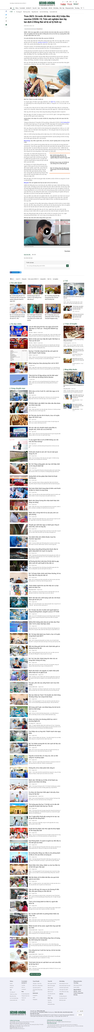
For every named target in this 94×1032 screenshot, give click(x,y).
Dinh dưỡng (55, 8)
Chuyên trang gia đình (78, 993)
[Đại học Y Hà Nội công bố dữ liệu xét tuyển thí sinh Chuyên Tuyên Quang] (19, 355)
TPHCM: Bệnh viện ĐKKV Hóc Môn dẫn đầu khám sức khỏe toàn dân (44, 404)
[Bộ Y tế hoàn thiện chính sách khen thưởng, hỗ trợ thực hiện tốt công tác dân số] (19, 578)
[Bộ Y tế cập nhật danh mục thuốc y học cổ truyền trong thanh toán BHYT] (19, 638)
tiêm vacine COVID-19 (33, 279)
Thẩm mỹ (49, 1002)
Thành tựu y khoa (26, 11)
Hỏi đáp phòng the (63, 996)
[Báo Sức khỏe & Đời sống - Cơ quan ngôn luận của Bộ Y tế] (47, 3)
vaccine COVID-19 (42, 42)
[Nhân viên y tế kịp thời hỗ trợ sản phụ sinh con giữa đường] (19, 517)
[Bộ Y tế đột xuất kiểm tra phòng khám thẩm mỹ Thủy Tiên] (19, 918)
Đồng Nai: (26, 182)
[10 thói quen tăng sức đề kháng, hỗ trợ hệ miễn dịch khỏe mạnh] (68, 351)
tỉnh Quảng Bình (65, 122)
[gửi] (67, 265)
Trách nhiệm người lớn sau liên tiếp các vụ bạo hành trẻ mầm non (44, 586)
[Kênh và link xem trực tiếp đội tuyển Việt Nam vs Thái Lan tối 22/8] (19, 343)
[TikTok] (62, 1)
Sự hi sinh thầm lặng (44, 11)
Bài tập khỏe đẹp (51, 1004)
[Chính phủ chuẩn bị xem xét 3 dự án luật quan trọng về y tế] (19, 456)
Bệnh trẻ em (50, 991)
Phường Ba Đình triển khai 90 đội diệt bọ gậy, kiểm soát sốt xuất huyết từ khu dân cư (44, 562)
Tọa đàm (23, 985)
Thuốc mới (24, 997)
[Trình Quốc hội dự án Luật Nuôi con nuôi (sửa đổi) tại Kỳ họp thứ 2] (19, 966)
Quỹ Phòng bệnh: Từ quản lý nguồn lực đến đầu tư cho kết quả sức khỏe (45, 841)
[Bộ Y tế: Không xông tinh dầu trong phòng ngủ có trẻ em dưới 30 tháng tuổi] (53, 289)
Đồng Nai (24, 279)
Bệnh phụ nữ (50, 987)
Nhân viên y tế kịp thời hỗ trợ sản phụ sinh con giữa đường (43, 513)
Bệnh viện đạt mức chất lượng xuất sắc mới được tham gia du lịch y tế (44, 598)
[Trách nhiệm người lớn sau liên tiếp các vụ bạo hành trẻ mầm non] (19, 590)
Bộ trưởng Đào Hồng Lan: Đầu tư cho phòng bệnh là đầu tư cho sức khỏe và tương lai (44, 854)
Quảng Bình (43, 279)
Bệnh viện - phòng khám (38, 985)
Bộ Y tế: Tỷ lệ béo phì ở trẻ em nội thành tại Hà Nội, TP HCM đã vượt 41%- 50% (17, 316)
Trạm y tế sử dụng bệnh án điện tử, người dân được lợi (43, 902)
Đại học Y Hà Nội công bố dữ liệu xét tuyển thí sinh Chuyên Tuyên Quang (43, 352)
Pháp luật (12, 985)
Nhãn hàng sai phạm (78, 985)
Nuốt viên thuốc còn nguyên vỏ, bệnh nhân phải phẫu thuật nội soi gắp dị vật (44, 671)
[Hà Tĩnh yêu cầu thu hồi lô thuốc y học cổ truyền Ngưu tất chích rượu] (19, 420)
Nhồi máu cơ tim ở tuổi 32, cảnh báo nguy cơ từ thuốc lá (44, 392)
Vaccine (23, 999)
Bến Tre (53, 101)
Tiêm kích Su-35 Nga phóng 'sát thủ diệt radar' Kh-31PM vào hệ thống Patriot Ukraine (43, 376)
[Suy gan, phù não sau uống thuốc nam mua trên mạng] (19, 687)
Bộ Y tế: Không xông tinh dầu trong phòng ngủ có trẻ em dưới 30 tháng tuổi (59, 169)
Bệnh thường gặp (51, 985)
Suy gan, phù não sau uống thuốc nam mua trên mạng (44, 683)
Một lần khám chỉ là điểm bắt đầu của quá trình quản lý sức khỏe (44, 878)
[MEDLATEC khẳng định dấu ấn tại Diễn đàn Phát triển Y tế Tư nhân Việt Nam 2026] (19, 626)
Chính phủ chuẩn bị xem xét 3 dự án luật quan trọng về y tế (43, 453)
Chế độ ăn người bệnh (63, 987)
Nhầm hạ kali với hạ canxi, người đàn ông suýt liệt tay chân (45, 926)
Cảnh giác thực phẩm (63, 989)
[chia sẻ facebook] (6, 11)
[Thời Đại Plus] (76, 4)
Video (34, 997)
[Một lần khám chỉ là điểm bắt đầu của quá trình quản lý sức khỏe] (19, 881)
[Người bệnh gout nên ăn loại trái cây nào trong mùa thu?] (68, 360)
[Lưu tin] (6, 21)
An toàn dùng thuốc (25, 993)
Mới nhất (34, 254)
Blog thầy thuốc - (33, 589)
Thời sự (16, 8)
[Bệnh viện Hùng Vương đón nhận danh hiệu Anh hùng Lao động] (19, 505)
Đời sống (75, 994)
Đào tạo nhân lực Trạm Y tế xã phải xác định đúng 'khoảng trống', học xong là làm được (45, 696)
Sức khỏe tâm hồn (51, 993)
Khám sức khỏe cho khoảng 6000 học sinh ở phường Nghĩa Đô (43, 720)
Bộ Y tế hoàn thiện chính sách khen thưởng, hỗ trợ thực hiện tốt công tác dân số (45, 574)
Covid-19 (18, 279)
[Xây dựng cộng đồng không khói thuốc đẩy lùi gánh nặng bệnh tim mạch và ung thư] (19, 553)
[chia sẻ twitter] (6, 14)
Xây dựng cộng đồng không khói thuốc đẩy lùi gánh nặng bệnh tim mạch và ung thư (43, 550)
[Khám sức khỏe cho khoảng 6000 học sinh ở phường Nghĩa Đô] (19, 723)
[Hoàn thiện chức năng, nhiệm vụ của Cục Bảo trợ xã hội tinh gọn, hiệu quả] (19, 869)
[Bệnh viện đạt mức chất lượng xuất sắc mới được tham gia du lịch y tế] (19, 602)
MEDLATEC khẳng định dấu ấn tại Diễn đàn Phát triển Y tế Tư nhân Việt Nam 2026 (44, 623)
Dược (39, 8)
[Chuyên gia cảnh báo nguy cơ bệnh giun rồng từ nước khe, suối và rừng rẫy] (19, 529)
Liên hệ (80, 1014)
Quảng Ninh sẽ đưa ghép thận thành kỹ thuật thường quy (43, 477)
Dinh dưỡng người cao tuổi (64, 985)
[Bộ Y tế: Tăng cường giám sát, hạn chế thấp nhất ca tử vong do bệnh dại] (19, 468)
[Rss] (82, 1011)
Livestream (24, 989)
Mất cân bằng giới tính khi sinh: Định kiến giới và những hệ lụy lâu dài (44, 647)
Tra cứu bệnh (22, 8)
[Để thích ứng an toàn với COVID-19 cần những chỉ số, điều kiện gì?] (35, 289)
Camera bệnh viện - (33, 674)
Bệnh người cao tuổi (52, 983)
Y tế (13, 8)
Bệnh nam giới (51, 989)
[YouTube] (67, 1)
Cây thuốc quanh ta (37, 987)
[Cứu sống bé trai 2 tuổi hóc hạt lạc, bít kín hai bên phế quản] (19, 954)
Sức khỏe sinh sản (63, 998)
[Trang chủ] (11, 8)
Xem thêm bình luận (28, 258)
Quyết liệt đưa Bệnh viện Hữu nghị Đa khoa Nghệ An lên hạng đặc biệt (44, 829)
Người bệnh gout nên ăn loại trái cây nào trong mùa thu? (78, 360)
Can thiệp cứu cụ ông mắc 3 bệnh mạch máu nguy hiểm (45, 732)
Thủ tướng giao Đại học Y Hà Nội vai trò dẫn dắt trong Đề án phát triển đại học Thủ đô (44, 805)
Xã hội (11, 983)
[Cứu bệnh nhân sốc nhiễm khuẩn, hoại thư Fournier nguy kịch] (19, 541)
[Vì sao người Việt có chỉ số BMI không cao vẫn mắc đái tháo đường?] (19, 444)
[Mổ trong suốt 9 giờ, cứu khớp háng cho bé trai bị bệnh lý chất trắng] (19, 711)
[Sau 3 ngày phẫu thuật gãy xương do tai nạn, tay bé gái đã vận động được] (19, 821)
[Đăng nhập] (76, 1)
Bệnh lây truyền (62, 1000)
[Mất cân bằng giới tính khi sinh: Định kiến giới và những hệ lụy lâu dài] (19, 650)
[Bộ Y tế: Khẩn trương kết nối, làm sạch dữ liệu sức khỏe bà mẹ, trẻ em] (19, 748)
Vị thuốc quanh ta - (68, 342)
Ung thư (49, 995)
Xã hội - (30, 355)
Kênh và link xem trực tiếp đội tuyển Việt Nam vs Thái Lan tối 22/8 (44, 340)
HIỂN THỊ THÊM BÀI (35, 974)
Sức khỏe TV (28, 8)
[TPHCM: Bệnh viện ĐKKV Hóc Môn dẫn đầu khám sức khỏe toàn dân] (19, 407)
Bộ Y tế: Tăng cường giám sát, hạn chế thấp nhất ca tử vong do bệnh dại (44, 465)
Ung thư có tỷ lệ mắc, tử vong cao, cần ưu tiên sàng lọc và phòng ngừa (43, 756)
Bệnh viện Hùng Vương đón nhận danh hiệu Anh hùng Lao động (44, 501)
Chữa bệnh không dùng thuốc (37, 990)
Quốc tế (11, 987)
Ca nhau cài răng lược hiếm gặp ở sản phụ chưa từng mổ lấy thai (44, 793)
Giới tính (50, 8)
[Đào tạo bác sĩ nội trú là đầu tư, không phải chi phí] (74, 378)
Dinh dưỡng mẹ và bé (63, 983)
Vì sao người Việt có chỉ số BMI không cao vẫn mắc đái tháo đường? (43, 440)
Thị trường (77, 8)
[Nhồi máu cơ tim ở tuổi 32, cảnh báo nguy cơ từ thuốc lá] (19, 395)
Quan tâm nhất (27, 254)
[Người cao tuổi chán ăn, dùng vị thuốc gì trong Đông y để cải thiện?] (74, 332)
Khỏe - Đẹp (62, 8)
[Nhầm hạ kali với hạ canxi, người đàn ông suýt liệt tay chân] (19, 930)
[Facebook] (79, 1011)
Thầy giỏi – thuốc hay (37, 983)
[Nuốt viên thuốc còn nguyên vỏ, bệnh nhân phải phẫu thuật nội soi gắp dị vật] (19, 675)
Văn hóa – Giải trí (77, 991)
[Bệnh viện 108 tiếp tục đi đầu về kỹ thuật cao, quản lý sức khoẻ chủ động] (19, 784)
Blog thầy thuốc (35, 11)
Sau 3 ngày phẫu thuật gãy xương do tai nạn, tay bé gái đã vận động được (44, 817)
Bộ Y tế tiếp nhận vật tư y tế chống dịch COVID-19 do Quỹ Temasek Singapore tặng (52, 316)
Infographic (35, 999)
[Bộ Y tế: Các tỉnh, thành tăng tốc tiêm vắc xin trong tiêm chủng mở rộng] (19, 663)
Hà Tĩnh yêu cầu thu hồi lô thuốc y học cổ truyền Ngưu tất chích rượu (44, 416)
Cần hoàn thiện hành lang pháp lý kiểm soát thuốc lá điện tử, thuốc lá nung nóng (45, 489)
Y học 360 (34, 8)
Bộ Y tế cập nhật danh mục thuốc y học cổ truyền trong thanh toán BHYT (44, 635)
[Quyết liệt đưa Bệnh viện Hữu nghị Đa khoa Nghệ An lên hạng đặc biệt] (19, 833)
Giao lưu (23, 987)
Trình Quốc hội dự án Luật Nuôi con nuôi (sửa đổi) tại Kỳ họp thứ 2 (45, 963)
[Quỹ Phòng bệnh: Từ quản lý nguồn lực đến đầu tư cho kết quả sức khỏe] (19, 845)
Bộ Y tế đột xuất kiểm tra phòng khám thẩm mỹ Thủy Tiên (44, 914)
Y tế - (30, 395)
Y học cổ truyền (44, 8)
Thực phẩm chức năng (63, 991)
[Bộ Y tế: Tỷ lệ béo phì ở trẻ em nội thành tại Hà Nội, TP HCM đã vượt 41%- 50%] (18, 308)
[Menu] (81, 8)
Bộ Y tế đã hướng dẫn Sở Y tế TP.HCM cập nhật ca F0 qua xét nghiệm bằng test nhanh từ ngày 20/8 (60, 156)
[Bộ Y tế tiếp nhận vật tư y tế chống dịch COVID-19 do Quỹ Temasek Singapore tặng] (53, 308)
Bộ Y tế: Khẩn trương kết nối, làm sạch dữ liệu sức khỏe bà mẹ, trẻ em (45, 744)
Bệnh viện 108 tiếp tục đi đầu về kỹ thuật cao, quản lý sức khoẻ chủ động (43, 781)
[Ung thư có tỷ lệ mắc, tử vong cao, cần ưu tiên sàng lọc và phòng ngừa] (19, 760)
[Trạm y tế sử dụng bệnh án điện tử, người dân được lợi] (19, 906)
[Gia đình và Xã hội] (63, 5)
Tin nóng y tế (19, 11)
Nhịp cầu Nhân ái (77, 989)
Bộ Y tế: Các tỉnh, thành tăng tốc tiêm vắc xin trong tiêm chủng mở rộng (43, 659)
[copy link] (6, 17)
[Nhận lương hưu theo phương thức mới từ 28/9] (19, 367)
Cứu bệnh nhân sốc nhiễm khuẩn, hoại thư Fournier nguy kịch (42, 538)
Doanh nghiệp (76, 987)
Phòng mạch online (69, 8)
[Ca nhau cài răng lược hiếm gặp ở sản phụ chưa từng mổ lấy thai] (19, 796)
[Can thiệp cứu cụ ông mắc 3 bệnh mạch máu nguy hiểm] (19, 736)
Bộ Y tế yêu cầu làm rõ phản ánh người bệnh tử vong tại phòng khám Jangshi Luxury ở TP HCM (44, 611)
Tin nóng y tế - (32, 723)
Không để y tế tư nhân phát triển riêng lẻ (42, 768)
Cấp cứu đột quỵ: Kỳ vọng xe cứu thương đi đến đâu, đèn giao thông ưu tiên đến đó (44, 890)
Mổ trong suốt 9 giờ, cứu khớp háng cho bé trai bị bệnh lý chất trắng (44, 708)
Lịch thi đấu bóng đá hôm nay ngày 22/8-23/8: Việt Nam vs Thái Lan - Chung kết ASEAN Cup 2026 (43, 328)
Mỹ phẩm (49, 1000)
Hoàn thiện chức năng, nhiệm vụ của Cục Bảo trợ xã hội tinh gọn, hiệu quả (44, 866)
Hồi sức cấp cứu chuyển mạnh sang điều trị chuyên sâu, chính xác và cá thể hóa (42, 428)
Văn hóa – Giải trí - (33, 332)
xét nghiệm (55, 279)
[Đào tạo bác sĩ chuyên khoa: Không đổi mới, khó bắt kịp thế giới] (68, 406)
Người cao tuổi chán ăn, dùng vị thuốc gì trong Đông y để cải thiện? (73, 340)
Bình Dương (27, 140)
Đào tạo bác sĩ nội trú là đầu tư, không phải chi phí (74, 386)
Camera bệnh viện (53, 11)
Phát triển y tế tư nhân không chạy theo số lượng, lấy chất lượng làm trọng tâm (44, 939)
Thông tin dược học (25, 995)
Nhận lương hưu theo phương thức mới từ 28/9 (44, 363)
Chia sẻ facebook (15, 272)
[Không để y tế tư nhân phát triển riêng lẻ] (19, 772)
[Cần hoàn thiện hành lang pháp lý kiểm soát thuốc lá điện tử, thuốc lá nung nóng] (19, 492)
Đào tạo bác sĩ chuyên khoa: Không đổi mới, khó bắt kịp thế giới (77, 406)
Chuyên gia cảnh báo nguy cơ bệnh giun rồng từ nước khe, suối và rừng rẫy (44, 525)
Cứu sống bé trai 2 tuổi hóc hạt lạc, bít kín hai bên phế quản (44, 951)
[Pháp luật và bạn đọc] (69, 5)
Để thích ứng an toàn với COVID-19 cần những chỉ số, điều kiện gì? (59, 163)
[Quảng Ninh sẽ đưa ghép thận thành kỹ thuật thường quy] (19, 480)
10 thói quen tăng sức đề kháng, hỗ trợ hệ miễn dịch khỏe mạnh (78, 351)
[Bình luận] (6, 25)
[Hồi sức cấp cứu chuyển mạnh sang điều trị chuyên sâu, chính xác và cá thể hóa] (19, 432)
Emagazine (35, 995)
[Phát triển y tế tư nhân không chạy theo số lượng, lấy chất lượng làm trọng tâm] (19, 942)
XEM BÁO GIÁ (59, 1020)
